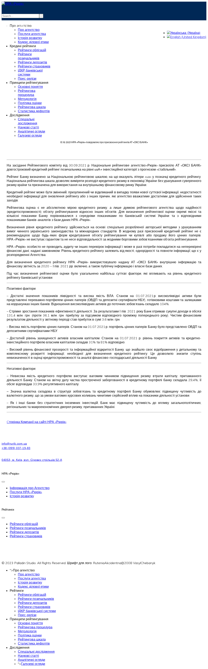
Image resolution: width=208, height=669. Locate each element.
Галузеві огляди (33, 664)
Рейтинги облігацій (24, 524)
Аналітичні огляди (31, 660)
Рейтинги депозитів (24, 532)
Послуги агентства (32, 578)
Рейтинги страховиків (26, 536)
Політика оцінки (30, 635)
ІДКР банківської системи (37, 611)
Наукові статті (28, 656)
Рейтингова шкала (32, 639)
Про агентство (29, 574)
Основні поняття (30, 623)
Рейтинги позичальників (28, 528)
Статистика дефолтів (34, 643)
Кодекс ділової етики (33, 586)
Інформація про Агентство (30, 488)
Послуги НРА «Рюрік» (26, 492)
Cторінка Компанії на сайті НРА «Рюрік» (36, 422)
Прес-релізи (27, 615)
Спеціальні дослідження (36, 651)
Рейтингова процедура (35, 627)
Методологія (27, 631)
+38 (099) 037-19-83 (26, 26)
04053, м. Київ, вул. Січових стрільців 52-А (32, 459)
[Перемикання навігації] (3, 481)
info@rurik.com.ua (22, 22)
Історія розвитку (22, 496)
